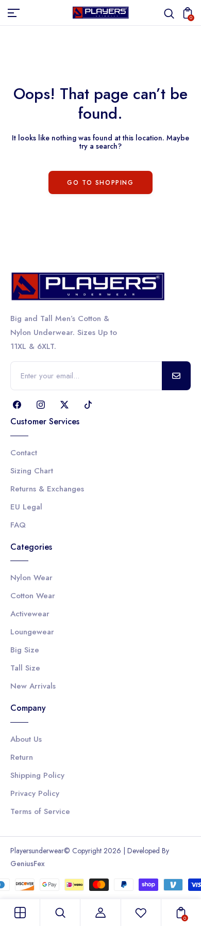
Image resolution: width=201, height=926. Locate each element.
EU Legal (26, 507)
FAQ (18, 525)
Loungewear (32, 631)
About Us (26, 739)
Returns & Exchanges (47, 488)
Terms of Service (40, 811)
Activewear (29, 613)
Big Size (24, 650)
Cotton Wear (32, 595)
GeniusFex (27, 863)
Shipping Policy (37, 775)
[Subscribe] (176, 375)
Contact (23, 452)
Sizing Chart (31, 470)
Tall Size (25, 668)
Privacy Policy (34, 793)
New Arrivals (33, 686)
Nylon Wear (31, 577)
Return (21, 757)
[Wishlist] (140, 912)
